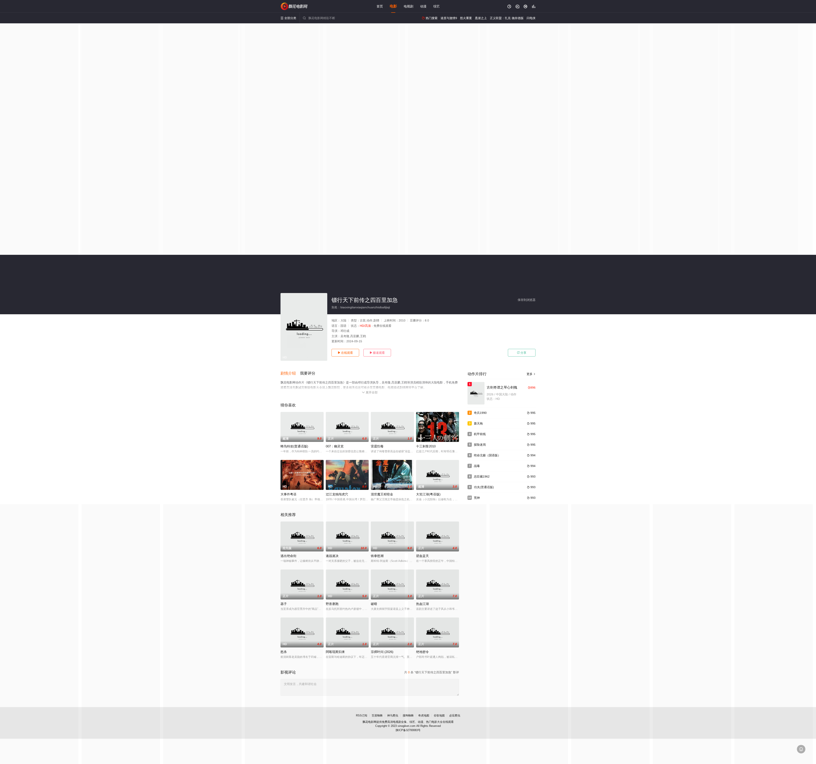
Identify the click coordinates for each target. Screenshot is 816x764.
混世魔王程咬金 (382, 494)
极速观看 (377, 352)
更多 (531, 374)
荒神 (477, 497)
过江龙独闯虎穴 (337, 494)
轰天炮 (478, 423)
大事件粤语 (288, 494)
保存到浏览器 (527, 300)
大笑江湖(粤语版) (428, 494)
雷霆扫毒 (377, 446)
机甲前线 (480, 434)
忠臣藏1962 (482, 476)
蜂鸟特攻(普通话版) (294, 446)
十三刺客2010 (426, 446)
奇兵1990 (480, 412)
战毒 (477, 466)
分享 (521, 352)
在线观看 (345, 352)
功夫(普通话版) (484, 487)
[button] (290, 373)
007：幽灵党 (335, 446)
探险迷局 (480, 444)
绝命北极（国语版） (487, 455)
